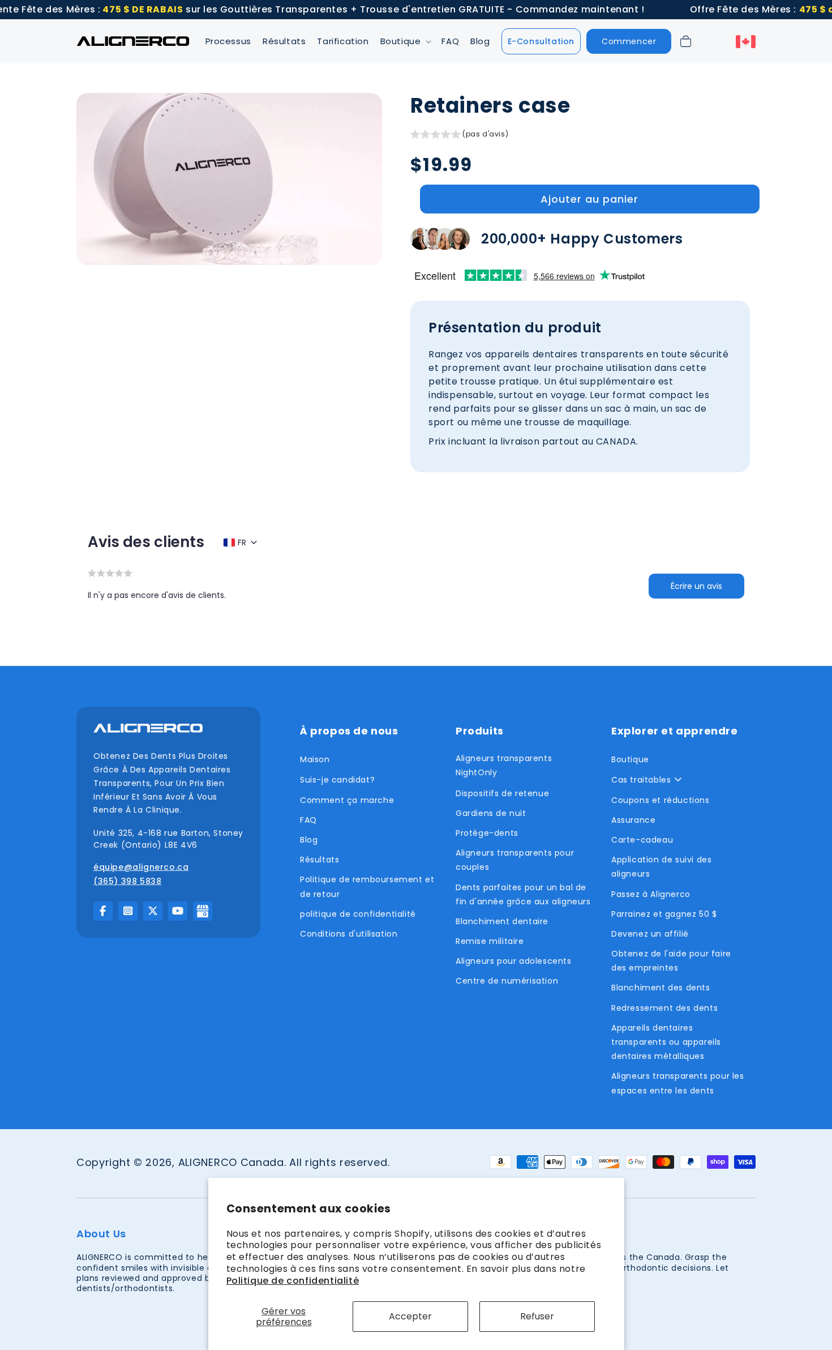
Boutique (630, 759)
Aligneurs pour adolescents (514, 961)
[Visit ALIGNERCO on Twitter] (152, 911)
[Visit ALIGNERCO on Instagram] (128, 911)
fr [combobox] (242, 542)
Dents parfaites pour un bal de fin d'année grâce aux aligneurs (523, 894)
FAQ (308, 820)
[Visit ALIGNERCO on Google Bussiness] (202, 911)
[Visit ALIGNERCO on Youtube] (177, 911)
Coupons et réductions (660, 800)
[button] (405, 41)
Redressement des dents (664, 1008)
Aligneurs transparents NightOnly (504, 765)
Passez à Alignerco (651, 894)
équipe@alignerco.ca (140, 867)
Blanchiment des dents (660, 987)
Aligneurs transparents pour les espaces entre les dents (677, 1083)
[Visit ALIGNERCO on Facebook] (103, 911)
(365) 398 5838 (127, 881)
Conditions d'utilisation (348, 933)
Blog (309, 839)
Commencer (629, 41)
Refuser (537, 1316)
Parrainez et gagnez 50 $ (664, 914)
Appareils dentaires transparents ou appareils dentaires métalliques (666, 1042)
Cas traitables (641, 779)
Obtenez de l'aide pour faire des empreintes (671, 960)
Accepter (410, 1316)
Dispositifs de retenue (502, 793)
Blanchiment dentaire (502, 921)
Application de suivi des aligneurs (661, 866)
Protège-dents (487, 833)
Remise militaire (490, 941)
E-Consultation (541, 41)
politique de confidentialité (358, 914)
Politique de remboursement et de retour (367, 886)
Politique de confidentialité (292, 1280)
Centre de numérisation (507, 980)
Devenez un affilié (650, 933)
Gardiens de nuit (491, 813)
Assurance (633, 820)
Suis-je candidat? (337, 779)
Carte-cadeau (642, 839)
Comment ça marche (347, 800)
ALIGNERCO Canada (231, 1162)
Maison (315, 759)
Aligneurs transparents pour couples (515, 860)
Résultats (319, 859)
